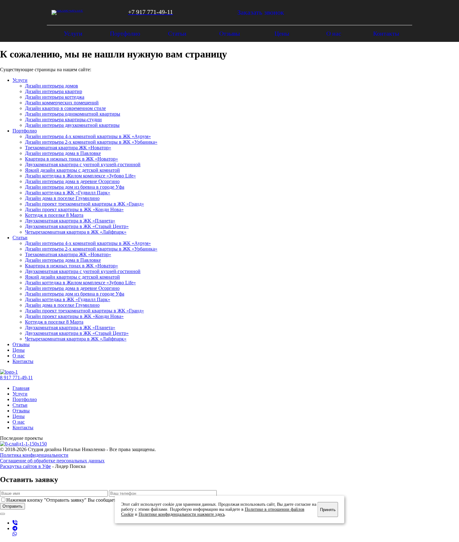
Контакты (22, 427)
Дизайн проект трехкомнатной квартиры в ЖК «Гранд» (84, 203)
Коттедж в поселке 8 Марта (54, 215)
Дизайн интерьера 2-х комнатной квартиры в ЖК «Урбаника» (91, 142)
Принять (328, 509)
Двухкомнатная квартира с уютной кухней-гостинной (83, 164)
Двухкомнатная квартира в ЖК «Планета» (70, 220)
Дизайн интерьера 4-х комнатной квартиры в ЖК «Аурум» (88, 136)
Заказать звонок (260, 12)
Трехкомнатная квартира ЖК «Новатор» (68, 147)
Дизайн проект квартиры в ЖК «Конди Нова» (74, 209)
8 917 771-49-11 (16, 377)
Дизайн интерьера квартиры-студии (63, 119)
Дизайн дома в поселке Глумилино (62, 198)
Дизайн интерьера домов (51, 85)
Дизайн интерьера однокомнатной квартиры (72, 114)
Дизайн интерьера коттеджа (54, 97)
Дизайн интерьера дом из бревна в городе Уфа (74, 187)
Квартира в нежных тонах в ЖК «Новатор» (71, 159)
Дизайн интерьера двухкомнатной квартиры (72, 125)
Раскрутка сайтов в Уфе (25, 466)
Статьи (19, 405)
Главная (20, 388)
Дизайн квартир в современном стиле (65, 108)
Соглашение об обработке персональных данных (52, 460)
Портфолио (24, 399)
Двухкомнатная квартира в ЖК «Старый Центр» (77, 226)
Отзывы (21, 410)
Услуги (19, 393)
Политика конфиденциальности (34, 455)
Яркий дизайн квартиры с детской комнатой (72, 170)
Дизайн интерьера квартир (53, 91)
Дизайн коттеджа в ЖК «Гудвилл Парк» (67, 192)
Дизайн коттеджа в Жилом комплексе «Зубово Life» (80, 175)
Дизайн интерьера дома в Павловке (63, 153)
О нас (18, 422)
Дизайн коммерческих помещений (62, 102)
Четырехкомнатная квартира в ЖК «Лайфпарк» (75, 232)
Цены (18, 416)
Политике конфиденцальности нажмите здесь (182, 514)
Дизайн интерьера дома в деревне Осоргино (72, 181)
